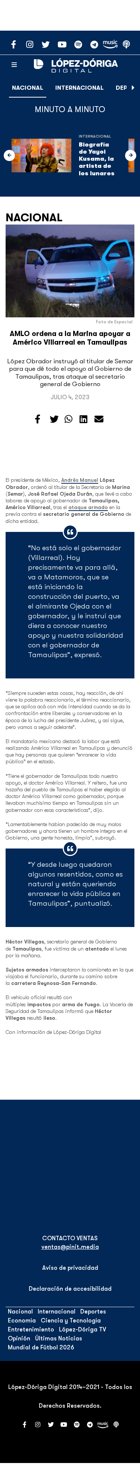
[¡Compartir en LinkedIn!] (83, 419)
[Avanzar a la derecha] (133, 88)
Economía (22, 1320)
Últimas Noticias (58, 1338)
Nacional (27, 87)
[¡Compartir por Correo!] (98, 419)
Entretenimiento (31, 1329)
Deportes (93, 1311)
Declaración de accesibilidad (70, 1288)
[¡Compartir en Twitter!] (54, 419)
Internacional (79, 87)
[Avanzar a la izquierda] (9, 155)
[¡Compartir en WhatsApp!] (68, 419)
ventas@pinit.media (70, 1247)
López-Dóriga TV (82, 1329)
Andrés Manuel (79, 480)
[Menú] (14, 65)
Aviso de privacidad (70, 1268)
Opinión (19, 1338)
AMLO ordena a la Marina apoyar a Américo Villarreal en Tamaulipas (70, 338)
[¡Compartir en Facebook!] (37, 419)
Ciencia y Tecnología (71, 1320)
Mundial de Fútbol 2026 (41, 1347)
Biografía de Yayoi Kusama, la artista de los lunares (97, 159)
